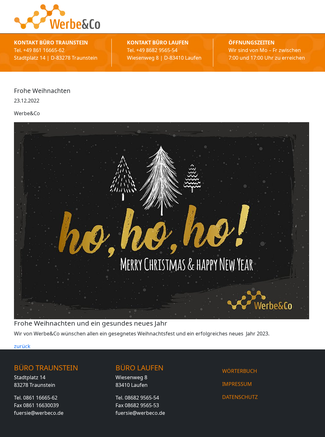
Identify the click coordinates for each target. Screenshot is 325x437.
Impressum (237, 384)
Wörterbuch (239, 370)
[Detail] (57, 17)
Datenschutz (240, 397)
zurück (22, 346)
